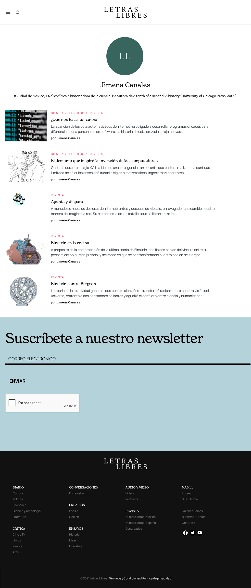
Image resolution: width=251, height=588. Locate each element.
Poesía (73, 511)
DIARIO (18, 487)
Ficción (74, 517)
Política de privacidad (156, 578)
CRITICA (19, 528)
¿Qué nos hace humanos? (74, 119)
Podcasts (132, 499)
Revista (96, 113)
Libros (17, 540)
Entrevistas (77, 493)
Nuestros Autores (193, 517)
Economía (19, 505)
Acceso (187, 493)
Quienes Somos (192, 511)
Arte (16, 552)
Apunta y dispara (67, 201)
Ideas (72, 540)
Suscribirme (190, 499)
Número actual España (141, 523)
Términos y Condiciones (125, 578)
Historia (74, 534)
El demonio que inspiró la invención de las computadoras (104, 160)
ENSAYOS (76, 528)
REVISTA (132, 511)
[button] (8, 12)
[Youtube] (200, 533)
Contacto (188, 523)
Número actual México (141, 517)
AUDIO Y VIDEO (137, 487)
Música (18, 546)
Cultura (18, 493)
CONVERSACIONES (83, 487)
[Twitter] (192, 533)
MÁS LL (187, 487)
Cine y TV (19, 534)
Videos (130, 493)
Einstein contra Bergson (73, 283)
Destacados (134, 528)
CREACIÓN (77, 505)
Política (18, 499)
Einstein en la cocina (70, 242)
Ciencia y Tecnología (69, 113)
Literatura (19, 517)
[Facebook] (185, 533)
